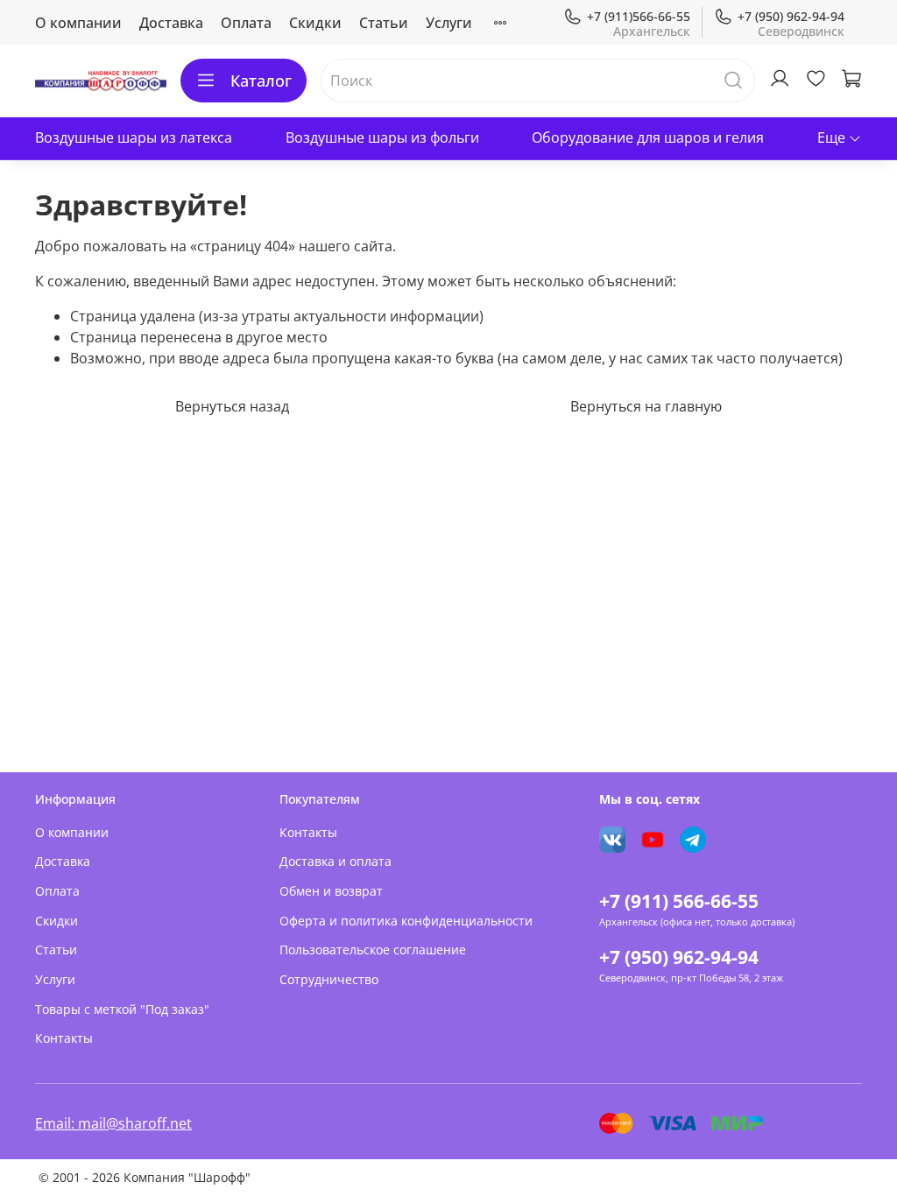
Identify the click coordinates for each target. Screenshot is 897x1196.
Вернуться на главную (646, 406)
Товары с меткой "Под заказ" (122, 1009)
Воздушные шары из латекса (133, 137)
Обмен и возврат (331, 891)
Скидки (315, 22)
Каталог (261, 80)
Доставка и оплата (335, 861)
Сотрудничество (328, 979)
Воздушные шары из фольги (382, 137)
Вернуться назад (232, 406)
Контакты (64, 1038)
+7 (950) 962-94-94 (791, 16)
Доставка (171, 22)
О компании (78, 22)
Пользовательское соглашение (372, 949)
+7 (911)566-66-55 (638, 16)
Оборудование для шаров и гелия (648, 137)
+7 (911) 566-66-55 (679, 901)
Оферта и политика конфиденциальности (406, 920)
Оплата (246, 22)
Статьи (383, 22)
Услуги (449, 22)
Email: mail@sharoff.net (113, 1123)
